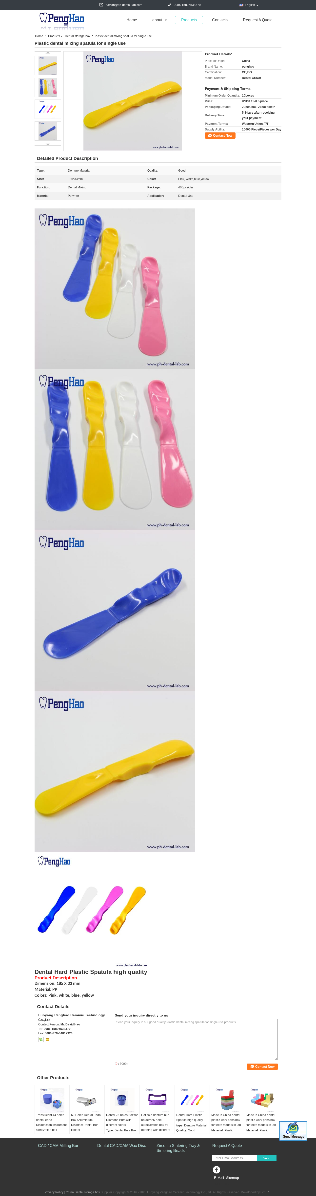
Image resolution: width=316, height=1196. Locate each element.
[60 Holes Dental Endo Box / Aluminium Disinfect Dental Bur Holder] (87, 1100)
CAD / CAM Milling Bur (58, 1146)
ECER (264, 1192)
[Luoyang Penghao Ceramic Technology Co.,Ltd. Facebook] (217, 1171)
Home (131, 20)
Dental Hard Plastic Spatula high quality (189, 1117)
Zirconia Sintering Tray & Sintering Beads (178, 1148)
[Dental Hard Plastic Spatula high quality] (192, 1100)
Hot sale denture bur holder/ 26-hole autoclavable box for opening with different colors (155, 1125)
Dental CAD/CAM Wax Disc (121, 1146)
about (157, 20)
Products (189, 20)
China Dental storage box (83, 1192)
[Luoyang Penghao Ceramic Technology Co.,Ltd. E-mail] (47, 1039)
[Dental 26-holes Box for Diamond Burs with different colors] (122, 1100)
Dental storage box (77, 36)
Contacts (220, 20)
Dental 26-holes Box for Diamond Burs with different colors (122, 1120)
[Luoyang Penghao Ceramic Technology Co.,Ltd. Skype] (41, 1039)
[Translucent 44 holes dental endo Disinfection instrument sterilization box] (52, 1100)
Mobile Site (222, 1184)
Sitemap (232, 1178)
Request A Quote (258, 20)
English (250, 5)
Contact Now (222, 135)
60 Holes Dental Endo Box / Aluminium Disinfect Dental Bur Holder (86, 1122)
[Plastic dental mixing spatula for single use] (132, 101)
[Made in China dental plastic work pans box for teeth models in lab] (227, 1100)
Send (266, 1158)
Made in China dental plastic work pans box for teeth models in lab (226, 1120)
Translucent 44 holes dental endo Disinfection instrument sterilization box (51, 1122)
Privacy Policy (54, 1192)
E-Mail (219, 1178)
